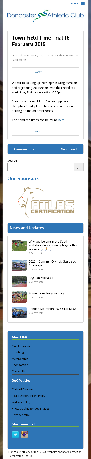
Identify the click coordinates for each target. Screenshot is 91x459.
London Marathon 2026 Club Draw (52, 309)
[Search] (79, 167)
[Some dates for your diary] (19, 300)
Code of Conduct (22, 389)
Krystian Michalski (41, 278)
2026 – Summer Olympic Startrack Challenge (52, 263)
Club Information (22, 346)
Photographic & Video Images (31, 408)
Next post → (71, 149)
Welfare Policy (21, 402)
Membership (20, 359)
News (70, 55)
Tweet (37, 72)
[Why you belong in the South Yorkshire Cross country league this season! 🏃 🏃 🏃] (19, 248)
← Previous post (23, 149)
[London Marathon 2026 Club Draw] (19, 316)
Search (12, 160)
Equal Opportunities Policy (29, 396)
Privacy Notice (21, 415)
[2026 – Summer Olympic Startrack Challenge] (19, 268)
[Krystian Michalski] (19, 284)
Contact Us (19, 371)
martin (58, 55)
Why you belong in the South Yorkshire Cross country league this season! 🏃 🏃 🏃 (53, 245)
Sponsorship (20, 365)
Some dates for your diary (47, 293)
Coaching (18, 352)
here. (61, 120)
